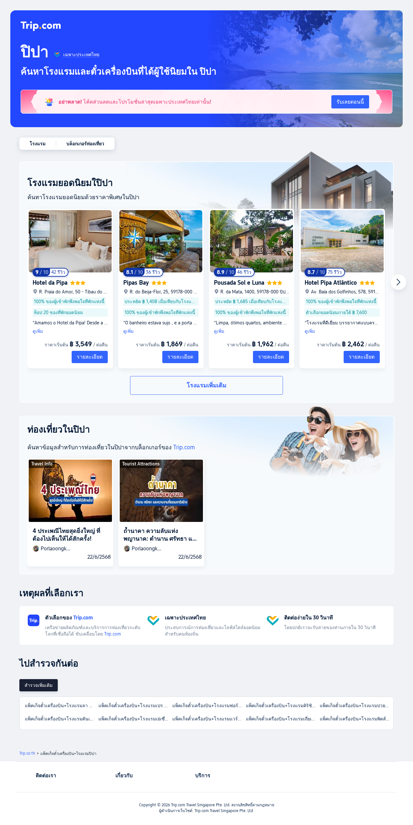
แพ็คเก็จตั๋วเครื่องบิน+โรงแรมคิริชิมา (281, 705)
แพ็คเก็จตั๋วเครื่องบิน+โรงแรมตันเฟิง (60, 718)
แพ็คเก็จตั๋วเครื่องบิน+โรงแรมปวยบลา (356, 705)
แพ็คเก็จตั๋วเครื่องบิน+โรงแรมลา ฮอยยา (61, 705)
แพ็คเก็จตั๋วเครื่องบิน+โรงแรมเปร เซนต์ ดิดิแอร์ (134, 705)
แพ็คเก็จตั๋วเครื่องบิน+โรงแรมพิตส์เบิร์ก (356, 718)
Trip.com (184, 447)
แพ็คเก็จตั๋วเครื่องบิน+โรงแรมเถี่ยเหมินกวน (282, 718)
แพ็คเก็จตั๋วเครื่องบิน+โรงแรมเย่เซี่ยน (134, 718)
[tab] (38, 685)
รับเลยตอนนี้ (350, 102)
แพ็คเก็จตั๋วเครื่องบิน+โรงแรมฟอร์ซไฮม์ (208, 705)
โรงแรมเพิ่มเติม (207, 385)
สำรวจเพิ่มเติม (39, 685)
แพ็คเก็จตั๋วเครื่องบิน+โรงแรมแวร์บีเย (208, 718)
